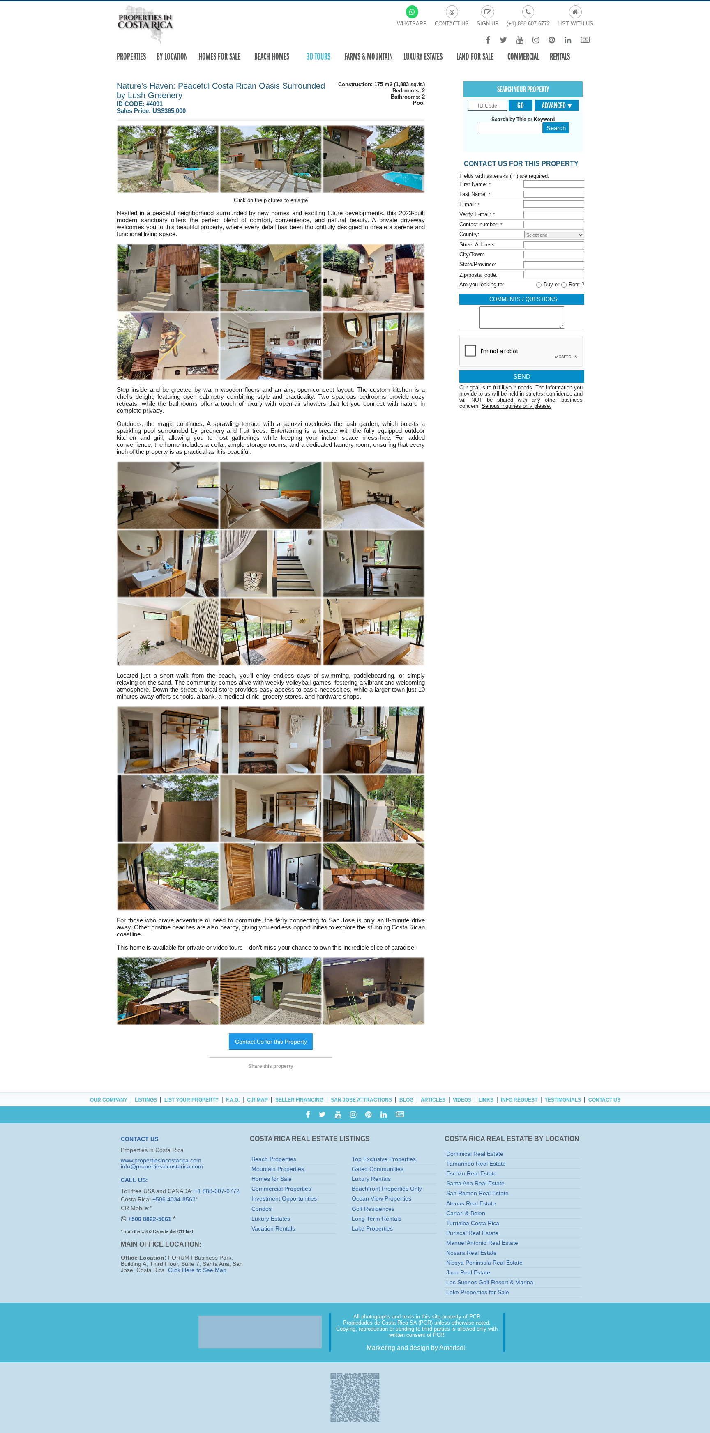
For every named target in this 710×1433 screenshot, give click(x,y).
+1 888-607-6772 (217, 1191)
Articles (433, 1100)
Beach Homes (271, 56)
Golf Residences (373, 1209)
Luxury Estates (423, 56)
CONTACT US (139, 1139)
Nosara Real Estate (471, 1253)
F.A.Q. (233, 1100)
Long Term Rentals (376, 1219)
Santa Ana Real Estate (475, 1183)
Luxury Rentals (371, 1179)
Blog (406, 1100)
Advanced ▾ (557, 105)
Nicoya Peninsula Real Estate (484, 1263)
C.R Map (257, 1100)
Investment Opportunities (284, 1199)
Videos (462, 1100)
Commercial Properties (281, 1189)
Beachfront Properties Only (387, 1189)
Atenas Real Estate (471, 1204)
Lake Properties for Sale (477, 1292)
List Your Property (191, 1100)
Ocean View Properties (381, 1199)
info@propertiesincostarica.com (162, 1167)
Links (486, 1100)
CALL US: (134, 1180)
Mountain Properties (277, 1169)
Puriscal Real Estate (472, 1233)
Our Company (108, 1100)
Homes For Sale (219, 56)
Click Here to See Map (197, 1270)
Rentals (560, 56)
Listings (146, 1100)
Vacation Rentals (273, 1229)
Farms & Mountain (368, 56)
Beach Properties (273, 1159)
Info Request (519, 1100)
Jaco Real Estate (468, 1273)
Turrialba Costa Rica (472, 1223)
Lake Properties (372, 1229)
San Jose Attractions (361, 1100)
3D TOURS (318, 56)
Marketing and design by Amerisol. (417, 1347)
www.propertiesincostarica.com (161, 1160)
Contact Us (604, 1100)
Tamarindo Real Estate (476, 1164)
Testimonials (563, 1100)
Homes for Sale (271, 1179)
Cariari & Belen (465, 1213)
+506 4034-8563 (174, 1199)
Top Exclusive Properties (384, 1159)
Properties (131, 56)
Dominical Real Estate (474, 1154)
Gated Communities (377, 1169)
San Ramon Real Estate (477, 1193)
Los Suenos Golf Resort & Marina (489, 1282)
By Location (172, 56)
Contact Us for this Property (271, 1041)
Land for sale (474, 56)
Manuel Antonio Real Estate (482, 1243)
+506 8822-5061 (150, 1219)
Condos (261, 1209)
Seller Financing (299, 1100)
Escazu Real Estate (471, 1174)
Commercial (523, 56)
